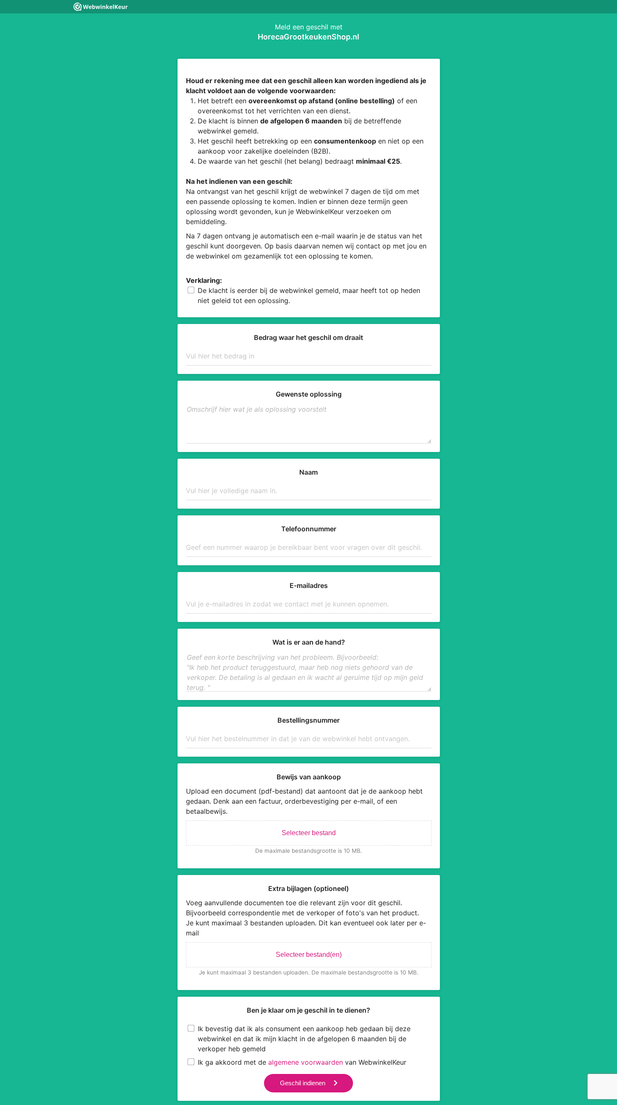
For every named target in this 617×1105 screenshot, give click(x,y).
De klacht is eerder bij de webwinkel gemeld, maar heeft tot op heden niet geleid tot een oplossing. (309, 295)
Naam (308, 472)
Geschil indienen (302, 1083)
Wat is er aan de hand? (308, 642)
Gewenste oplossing (309, 394)
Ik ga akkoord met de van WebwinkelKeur (302, 1062)
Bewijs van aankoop (309, 777)
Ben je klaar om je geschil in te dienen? (308, 1010)
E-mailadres (309, 585)
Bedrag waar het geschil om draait (308, 337)
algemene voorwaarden (305, 1062)
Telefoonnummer (308, 529)
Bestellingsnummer (308, 720)
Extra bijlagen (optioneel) (308, 888)
